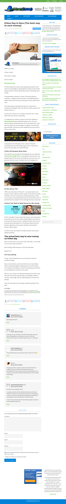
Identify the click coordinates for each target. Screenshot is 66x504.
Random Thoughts (46, 185)
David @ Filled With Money (17, 384)
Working (44, 216)
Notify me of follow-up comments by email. (15, 457)
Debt (43, 154)
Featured (44, 160)
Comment (7, 416)
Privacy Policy (53, 494)
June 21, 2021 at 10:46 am (17, 316)
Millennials (44, 174)
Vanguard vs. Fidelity (47, 115)
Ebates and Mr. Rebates (47, 112)
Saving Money (45, 196)
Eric (11, 363)
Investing (44, 168)
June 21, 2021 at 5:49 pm (16, 350)
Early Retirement (46, 157)
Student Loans (45, 202)
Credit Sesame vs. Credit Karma (49, 110)
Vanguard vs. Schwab (47, 117)
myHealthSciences (15, 315)
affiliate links (32, 291)
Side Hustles (45, 199)
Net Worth (44, 182)
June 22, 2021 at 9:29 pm (16, 386)
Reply (8, 322)
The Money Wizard (46, 205)
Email (6, 439)
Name (6, 433)
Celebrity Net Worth (47, 151)
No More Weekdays (15, 348)
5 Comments (37, 28)
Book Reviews (45, 146)
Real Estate (45, 191)
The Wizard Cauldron (47, 208)
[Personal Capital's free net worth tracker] (52, 72)
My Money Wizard (18, 10)
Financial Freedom (46, 163)
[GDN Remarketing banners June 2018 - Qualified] (33, 483)
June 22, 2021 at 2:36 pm (16, 364)
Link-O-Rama (45, 171)
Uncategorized (16, 304)
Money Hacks (45, 180)
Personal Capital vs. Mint (48, 107)
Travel (43, 211)
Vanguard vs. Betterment (48, 119)
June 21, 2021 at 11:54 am (17, 331)
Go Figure (44, 165)
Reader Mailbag (46, 188)
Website (6, 446)
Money (43, 177)
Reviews (44, 194)
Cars (43, 149)
